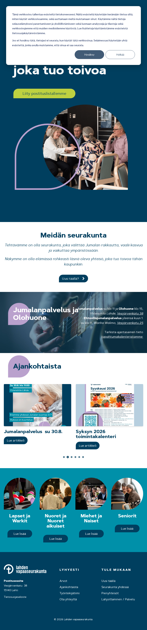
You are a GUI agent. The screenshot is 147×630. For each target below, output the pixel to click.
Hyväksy (89, 54)
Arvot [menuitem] (63, 581)
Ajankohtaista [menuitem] (69, 587)
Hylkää (120, 54)
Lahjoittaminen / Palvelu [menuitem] (118, 599)
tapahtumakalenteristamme (121, 336)
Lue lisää (20, 534)
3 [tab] (71, 457)
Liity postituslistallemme (44, 93)
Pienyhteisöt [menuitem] (110, 593)
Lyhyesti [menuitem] (69, 570)
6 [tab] (83, 457)
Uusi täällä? (70, 278)
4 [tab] (75, 457)
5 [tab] (79, 457)
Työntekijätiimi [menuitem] (70, 593)
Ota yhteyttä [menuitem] (68, 599)
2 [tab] (67, 456)
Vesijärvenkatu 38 (130, 313)
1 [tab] (64, 457)
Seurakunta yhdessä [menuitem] (115, 587)
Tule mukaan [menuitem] (116, 570)
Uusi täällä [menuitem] (108, 581)
